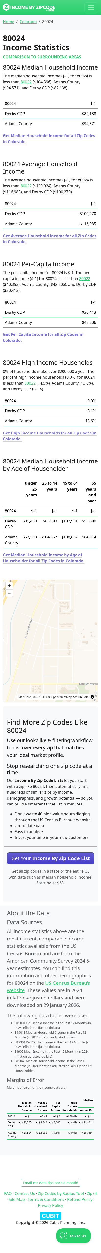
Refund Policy (79, 1199)
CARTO (41, 697)
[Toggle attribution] (92, 697)
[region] (50, 641)
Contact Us (25, 1193)
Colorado (28, 21)
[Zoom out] (9, 593)
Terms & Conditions (46, 1199)
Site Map (17, 1199)
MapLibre (24, 697)
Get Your (50, 858)
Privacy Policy (50, 1205)
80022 (26, 82)
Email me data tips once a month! (50, 1182)
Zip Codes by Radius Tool (61, 1193)
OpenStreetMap (61, 697)
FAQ (8, 1193)
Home (8, 21)
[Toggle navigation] (91, 7)
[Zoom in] (9, 585)
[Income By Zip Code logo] (29, 7)
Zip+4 (92, 1193)
